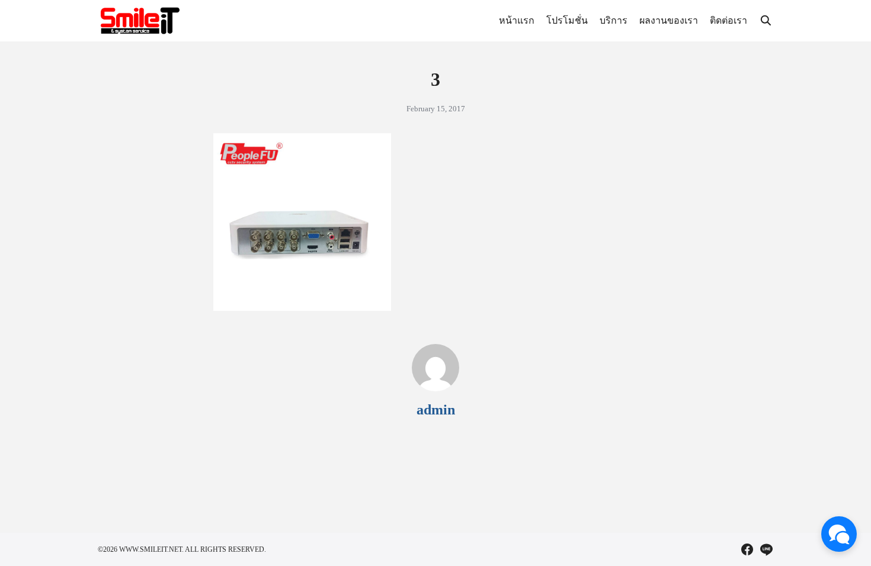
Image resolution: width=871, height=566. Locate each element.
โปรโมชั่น (567, 20)
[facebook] (747, 549)
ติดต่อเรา (728, 20)
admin (436, 409)
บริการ (613, 20)
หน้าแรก (516, 20)
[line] (766, 549)
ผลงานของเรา (668, 20)
